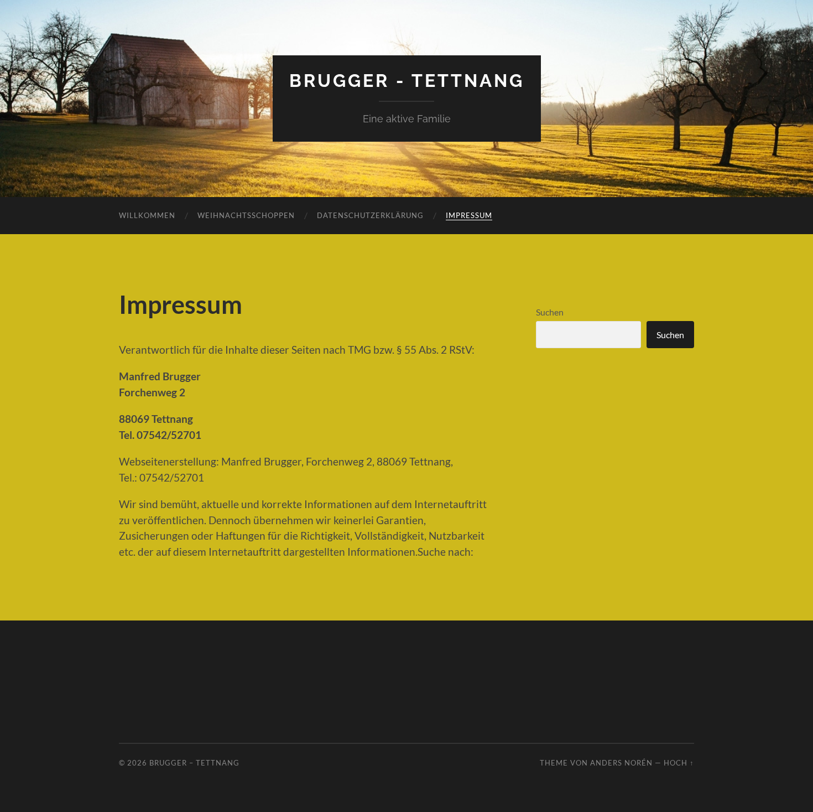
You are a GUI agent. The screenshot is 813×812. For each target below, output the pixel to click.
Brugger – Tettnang (194, 762)
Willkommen (147, 215)
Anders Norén (621, 762)
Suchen (550, 312)
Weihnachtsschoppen (246, 215)
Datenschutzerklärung (370, 215)
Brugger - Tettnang (406, 80)
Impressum (469, 215)
